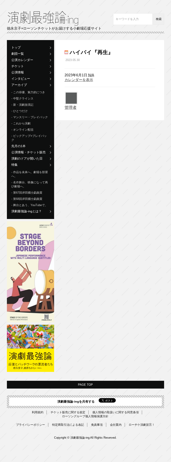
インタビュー (20, 78)
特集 (14, 164)
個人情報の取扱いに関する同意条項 (115, 412)
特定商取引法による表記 (68, 424)
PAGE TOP (85, 384)
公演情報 (17, 72)
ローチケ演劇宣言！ (142, 424)
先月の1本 (18, 146)
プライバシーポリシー (30, 424)
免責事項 (97, 424)
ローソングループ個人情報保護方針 (85, 416)
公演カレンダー (22, 60)
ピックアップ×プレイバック (29, 138)
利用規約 (37, 412)
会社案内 (116, 424)
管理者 (71, 107)
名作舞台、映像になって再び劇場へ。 (29, 184)
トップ (16, 47)
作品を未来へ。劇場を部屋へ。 (29, 174)
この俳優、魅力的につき (29, 92)
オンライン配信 (23, 129)
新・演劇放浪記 (23, 104)
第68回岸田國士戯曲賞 (27, 199)
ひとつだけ (20, 111)
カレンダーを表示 (79, 80)
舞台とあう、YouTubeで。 (30, 205)
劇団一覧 (17, 53)
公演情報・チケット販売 (28, 152)
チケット (17, 66)
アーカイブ (19, 85)
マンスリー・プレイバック (30, 117)
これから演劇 (22, 123)
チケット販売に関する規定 (68, 412)
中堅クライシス (23, 98)
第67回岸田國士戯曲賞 (27, 192)
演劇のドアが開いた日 (27, 158)
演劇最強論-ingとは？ (26, 211)
